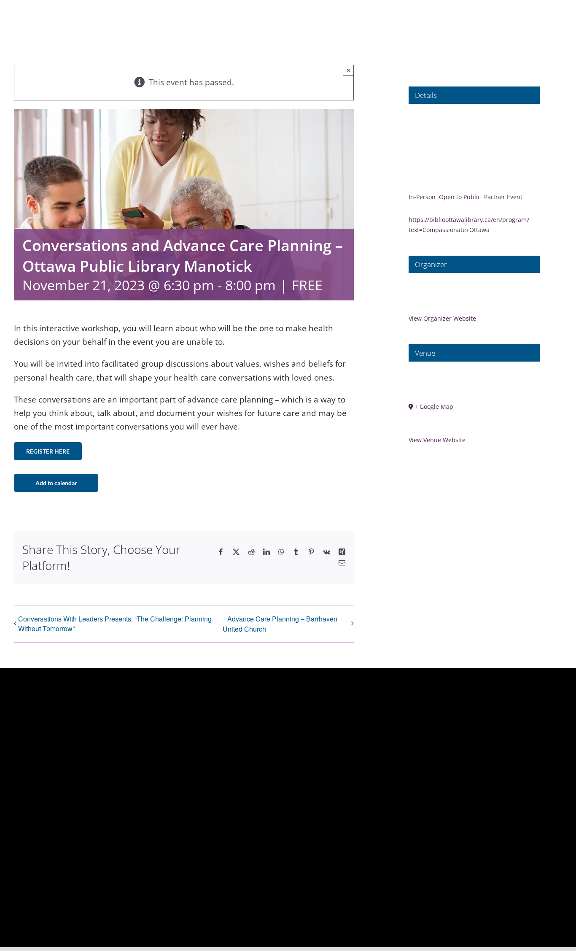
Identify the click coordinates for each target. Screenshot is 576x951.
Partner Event (503, 197)
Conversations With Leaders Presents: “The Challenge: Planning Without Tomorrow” (115, 623)
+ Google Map (434, 407)
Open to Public (460, 197)
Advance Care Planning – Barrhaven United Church (280, 624)
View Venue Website (437, 440)
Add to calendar (56, 482)
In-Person (422, 197)
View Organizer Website (442, 318)
